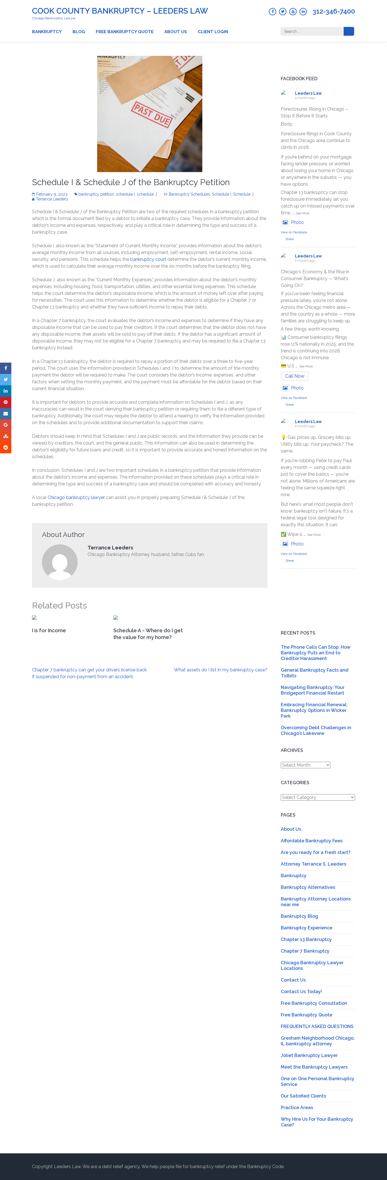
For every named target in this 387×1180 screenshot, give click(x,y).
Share (289, 239)
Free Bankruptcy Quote (125, 31)
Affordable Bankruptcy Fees (312, 840)
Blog (79, 31)
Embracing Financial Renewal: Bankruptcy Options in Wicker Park (314, 710)
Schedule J (243, 194)
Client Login (213, 31)
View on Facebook (294, 232)
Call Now (294, 376)
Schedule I (221, 194)
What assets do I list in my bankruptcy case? (220, 670)
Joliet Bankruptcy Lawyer (309, 1055)
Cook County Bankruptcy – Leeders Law (120, 11)
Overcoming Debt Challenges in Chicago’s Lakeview (316, 730)
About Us (175, 31)
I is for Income (49, 630)
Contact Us (293, 980)
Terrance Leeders (52, 199)
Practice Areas (297, 1107)
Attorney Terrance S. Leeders (313, 864)
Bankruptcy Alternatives (308, 887)
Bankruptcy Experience (306, 928)
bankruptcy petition (96, 194)
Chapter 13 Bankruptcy (306, 939)
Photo (297, 222)
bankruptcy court (148, 259)
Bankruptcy (47, 31)
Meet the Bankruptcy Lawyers (314, 1067)
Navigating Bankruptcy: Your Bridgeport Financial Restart (313, 690)
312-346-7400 (333, 11)
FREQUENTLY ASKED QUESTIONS (317, 1026)
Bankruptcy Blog (299, 916)
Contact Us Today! (301, 991)
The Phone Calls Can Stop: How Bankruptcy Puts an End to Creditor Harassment (315, 652)
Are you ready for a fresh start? (315, 852)
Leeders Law (308, 93)
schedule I (125, 194)
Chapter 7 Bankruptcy (305, 951)
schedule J (147, 194)
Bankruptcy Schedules (189, 194)
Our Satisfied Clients (303, 1096)
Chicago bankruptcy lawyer (77, 497)
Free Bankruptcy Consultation (314, 1003)
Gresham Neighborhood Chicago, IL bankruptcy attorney (318, 1040)
